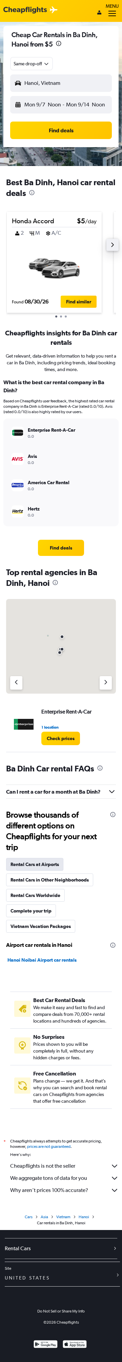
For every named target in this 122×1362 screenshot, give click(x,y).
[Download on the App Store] (74, 1345)
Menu (112, 6)
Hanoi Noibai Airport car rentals (42, 960)
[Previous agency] (16, 683)
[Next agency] (106, 683)
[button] (59, 44)
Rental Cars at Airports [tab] (35, 864)
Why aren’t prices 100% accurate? (49, 1190)
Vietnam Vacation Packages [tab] (41, 926)
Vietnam (63, 1217)
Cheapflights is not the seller (42, 1166)
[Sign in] (99, 13)
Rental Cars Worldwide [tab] (35, 895)
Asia (44, 1217)
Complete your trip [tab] (31, 910)
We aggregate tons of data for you (48, 1178)
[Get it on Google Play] (45, 1345)
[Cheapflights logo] (25, 10)
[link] (61, 548)
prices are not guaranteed (48, 1146)
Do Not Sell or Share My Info (61, 1311)
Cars (29, 1217)
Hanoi (84, 1217)
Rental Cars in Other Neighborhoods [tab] (50, 880)
